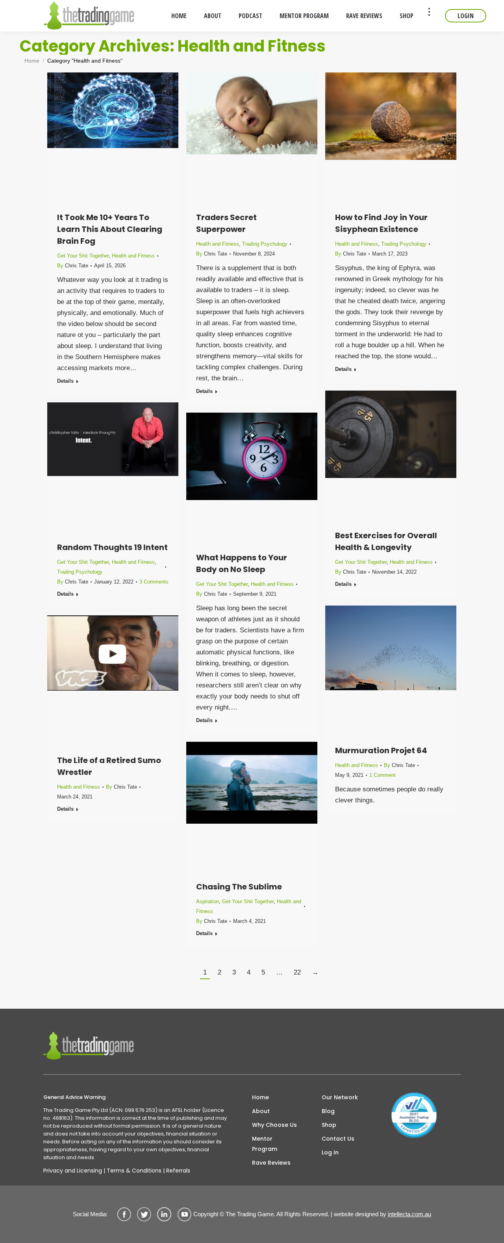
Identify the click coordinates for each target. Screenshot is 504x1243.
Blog (328, 1111)
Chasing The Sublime (239, 886)
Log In (330, 1152)
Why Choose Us (274, 1125)
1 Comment (382, 775)
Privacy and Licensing (72, 1170)
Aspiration (207, 901)
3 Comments (154, 582)
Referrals (178, 1170)
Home (260, 1097)
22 (297, 972)
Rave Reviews (271, 1163)
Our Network (340, 1097)
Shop (329, 1125)
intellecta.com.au (409, 1214)
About (261, 1111)
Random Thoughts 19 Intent (112, 547)
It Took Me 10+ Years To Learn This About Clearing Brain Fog (109, 229)
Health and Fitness (133, 256)
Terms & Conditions (134, 1170)
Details (65, 381)
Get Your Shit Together (83, 256)
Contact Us (338, 1139)
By (72, 266)
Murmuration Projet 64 (381, 750)
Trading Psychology (264, 244)
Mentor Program (264, 1144)
